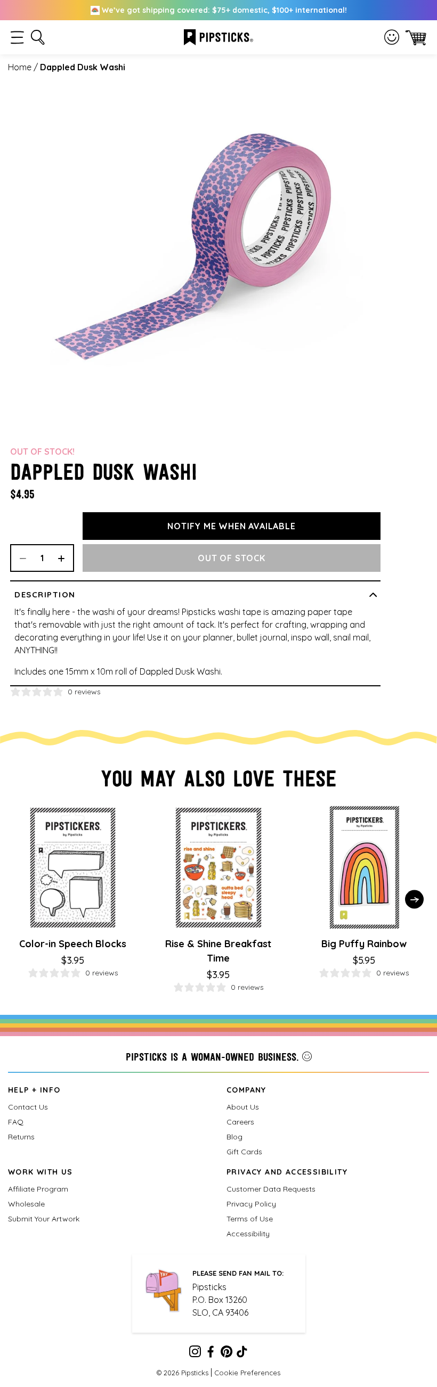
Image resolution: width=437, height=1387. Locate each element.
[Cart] (416, 37)
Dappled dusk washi (82, 67)
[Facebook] (210, 1353)
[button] (17, 37)
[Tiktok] (242, 1353)
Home (19, 67)
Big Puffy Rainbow (364, 944)
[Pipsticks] (218, 36)
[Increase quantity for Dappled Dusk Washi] (65, 558)
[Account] (391, 37)
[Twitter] (226, 1353)
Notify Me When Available (231, 526)
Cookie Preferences (247, 1372)
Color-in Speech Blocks (72, 944)
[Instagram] (195, 1353)
